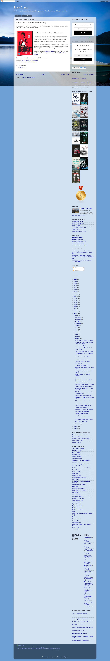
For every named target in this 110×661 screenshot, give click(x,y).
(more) (87, 541)
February (77, 338)
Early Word (75, 486)
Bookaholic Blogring (38, 647)
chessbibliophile (88, 549)
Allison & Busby (76, 454)
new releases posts (88, 556)
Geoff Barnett (87, 537)
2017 (75, 296)
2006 (75, 428)
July (76, 327)
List (20, 648)
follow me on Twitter (89, 74)
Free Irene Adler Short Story (79, 633)
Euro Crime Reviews (77, 239)
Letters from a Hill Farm (78, 498)
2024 (75, 281)
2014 (75, 302)
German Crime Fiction (78, 223)
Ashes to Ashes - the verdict (82, 400)
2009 (75, 313)
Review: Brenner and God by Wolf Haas (82, 627)
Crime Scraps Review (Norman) (80, 434)
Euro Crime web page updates (83, 359)
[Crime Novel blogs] (81, 202)
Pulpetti (74, 516)
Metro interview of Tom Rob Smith (83, 357)
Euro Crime (21, 7)
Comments (77, 270)
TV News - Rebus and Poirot (82, 365)
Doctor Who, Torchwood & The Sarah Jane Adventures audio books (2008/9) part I (82, 252)
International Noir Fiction (78, 488)
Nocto (73, 511)
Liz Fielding (87, 600)
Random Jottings (76, 518)
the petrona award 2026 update (88, 561)
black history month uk (87, 567)
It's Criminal (75, 492)
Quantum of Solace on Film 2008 (83, 380)
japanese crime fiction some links (88, 584)
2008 (75, 315)
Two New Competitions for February (84, 419)
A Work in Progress (77, 450)
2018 (75, 294)
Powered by (79, 38)
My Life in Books (76, 504)
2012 (75, 306)
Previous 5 (39, 648)
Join (18, 648)
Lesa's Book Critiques (77, 496)
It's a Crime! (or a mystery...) (79, 490)
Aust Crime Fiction (77, 458)
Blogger (66, 657)
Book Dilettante (76, 462)
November (78, 319)
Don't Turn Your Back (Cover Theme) (81, 621)
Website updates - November (79, 619)
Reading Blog (75, 520)
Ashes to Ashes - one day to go (83, 405)
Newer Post (20, 74)
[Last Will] (76, 183)
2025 (75, 279)
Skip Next (57, 648)
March (77, 336)
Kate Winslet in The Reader (82, 411)
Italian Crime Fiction (77, 225)
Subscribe (83, 33)
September (78, 323)
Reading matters (76, 522)
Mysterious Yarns (76, 507)
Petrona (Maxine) (76, 442)
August (77, 325)
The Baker (30, 26)
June (76, 329)
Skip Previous (50, 648)
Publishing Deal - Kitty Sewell (82, 361)
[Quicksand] (84, 143)
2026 (75, 277)
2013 (75, 304)
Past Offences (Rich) (77, 440)
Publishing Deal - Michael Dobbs (83, 417)
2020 (75, 289)
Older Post (65, 74)
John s (86, 559)
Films (29, 62)
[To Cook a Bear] (76, 130)
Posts (75, 267)
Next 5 (44, 648)
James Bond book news (81, 421)
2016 (75, 298)
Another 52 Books (76, 456)
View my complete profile (78, 215)
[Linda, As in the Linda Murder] (84, 169)
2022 (75, 285)
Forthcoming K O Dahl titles (82, 382)
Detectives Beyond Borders (79, 477)
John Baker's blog (76, 494)
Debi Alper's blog (76, 475)
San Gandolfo (87, 543)
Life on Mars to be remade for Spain (84, 351)
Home (18, 16)
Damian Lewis (24, 62)
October (77, 321)
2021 (75, 287)
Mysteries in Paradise (77, 505)
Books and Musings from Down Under (82, 464)
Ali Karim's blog (76, 452)
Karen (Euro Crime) (86, 208)
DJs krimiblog (75, 479)
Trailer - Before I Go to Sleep (79, 613)
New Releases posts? (77, 624)
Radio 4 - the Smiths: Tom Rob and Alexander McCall (84, 343)
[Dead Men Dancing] (84, 104)
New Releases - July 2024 (79, 630)
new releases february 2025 (88, 573)
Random (33, 648)
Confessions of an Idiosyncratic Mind (81, 467)
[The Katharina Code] (76, 143)
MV (85, 594)
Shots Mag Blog (76, 527)
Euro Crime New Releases (79, 243)
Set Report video (49, 51)
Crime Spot (75, 473)
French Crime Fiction (77, 221)
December (78, 317)
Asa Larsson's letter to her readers (84, 409)
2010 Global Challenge (78, 448)
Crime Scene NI (76, 471)
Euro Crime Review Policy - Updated (81, 82)
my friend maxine (88, 578)
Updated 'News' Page (80, 345)
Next (29, 648)
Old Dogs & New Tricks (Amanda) (80, 438)
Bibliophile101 (87, 565)
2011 (75, 309)
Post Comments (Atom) (29, 77)
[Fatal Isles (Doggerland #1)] (84, 117)
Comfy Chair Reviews (77, 466)
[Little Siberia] (84, 130)
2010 (75, 311)
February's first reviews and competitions (82, 414)
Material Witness (76, 502)
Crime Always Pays (77, 469)
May (76, 332)
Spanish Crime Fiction (78, 229)
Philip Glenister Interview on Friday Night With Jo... (84, 392)
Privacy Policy (26, 16)
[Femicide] (76, 117)
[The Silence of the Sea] (76, 169)
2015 (75, 300)
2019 (75, 292)
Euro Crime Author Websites (79, 245)
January (77, 424)
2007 (75, 426)
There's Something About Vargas (83, 395)
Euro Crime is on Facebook (79, 78)
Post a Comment (22, 67)
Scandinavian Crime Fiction (79, 227)
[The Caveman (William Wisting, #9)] (84, 156)
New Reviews (78, 363)
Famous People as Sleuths (82, 407)
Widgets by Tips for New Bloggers (88, 606)
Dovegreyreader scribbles (78, 484)
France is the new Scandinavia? (80, 640)
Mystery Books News (77, 509)
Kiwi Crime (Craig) (77, 436)
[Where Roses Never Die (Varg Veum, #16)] (76, 156)
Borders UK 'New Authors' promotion (84, 384)
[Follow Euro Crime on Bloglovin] (79, 68)
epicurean (54, 657)
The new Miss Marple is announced (84, 386)
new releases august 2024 (88, 590)
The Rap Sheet (76, 529)
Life (26, 58)
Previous (24, 648)
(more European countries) (79, 231)
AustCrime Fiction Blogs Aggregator (81, 460)
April (76, 334)
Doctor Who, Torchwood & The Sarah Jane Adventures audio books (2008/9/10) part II (83, 257)
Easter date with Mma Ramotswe (83, 403)
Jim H (85, 555)
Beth (85, 571)
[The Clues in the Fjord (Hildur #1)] (76, 104)
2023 (75, 283)
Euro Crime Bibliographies (79, 241)
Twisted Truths (88, 577)
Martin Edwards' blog (77, 500)
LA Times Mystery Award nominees (84, 340)
